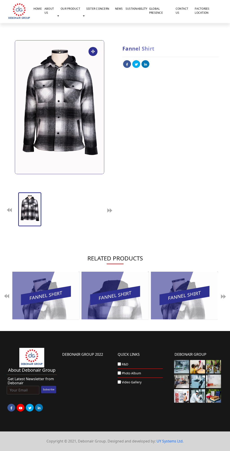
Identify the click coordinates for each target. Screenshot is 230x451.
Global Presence (156, 11)
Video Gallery (132, 382)
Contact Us (182, 11)
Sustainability (136, 9)
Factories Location (202, 11)
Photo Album (131, 373)
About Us (49, 11)
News (119, 9)
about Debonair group (31, 370)
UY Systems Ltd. (170, 441)
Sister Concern (97, 9)
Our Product (70, 9)
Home (37, 9)
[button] (59, 16)
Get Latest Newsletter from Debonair (31, 380)
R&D (125, 364)
